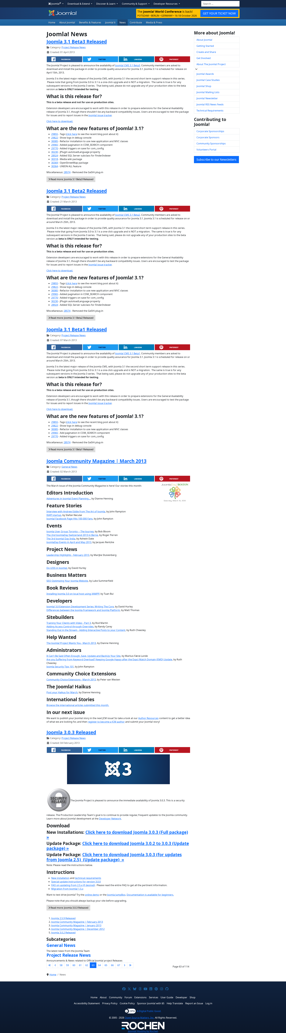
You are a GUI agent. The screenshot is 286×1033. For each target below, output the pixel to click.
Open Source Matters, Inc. (139, 1017)
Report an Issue (194, 1003)
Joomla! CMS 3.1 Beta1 (127, 353)
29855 (54, 134)
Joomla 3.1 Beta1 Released (76, 329)
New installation (60, 878)
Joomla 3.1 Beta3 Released (76, 41)
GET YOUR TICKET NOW (219, 13)
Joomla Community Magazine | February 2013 (77, 921)
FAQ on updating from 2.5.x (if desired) (73, 885)
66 (112, 965)
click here (71, 134)
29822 (54, 137)
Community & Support (135, 3)
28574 (67, 172)
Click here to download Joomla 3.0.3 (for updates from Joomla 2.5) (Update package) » (114, 857)
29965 (54, 144)
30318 (54, 159)
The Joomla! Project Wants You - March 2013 (71, 643)
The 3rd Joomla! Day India (60, 538)
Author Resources (148, 718)
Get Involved (203, 58)
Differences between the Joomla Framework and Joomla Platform (83, 610)
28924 (54, 155)
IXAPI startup (53, 515)
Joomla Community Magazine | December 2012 (78, 929)
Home (51, 22)
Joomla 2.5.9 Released (63, 918)
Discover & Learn (106, 3)
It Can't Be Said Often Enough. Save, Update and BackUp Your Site (83, 656)
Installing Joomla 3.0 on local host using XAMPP (72, 593)
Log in (208, 1003)
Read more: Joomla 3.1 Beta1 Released (71, 449)
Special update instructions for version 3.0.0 (76, 881)
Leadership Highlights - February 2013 (67, 555)
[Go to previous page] (55, 965)
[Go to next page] (124, 965)
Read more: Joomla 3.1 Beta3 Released (71, 179)
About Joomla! (67, 22)
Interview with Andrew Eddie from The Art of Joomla (75, 511)
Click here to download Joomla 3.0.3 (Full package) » (117, 834)
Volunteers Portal (206, 149)
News (122, 22)
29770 (54, 148)
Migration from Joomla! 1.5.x (67, 888)
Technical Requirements (209, 110)
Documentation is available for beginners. (150, 894)
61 (80, 965)
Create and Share (206, 52)
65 (106, 965)
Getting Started (205, 46)
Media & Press (154, 22)
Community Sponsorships (211, 143)
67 (118, 965)
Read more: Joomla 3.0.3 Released (69, 907)
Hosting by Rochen (143, 1031)
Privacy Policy (109, 1003)
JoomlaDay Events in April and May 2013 (68, 542)
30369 (54, 162)
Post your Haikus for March (62, 692)
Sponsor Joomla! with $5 (150, 1003)
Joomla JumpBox (116, 894)
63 (93, 965)
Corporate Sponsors (207, 137)
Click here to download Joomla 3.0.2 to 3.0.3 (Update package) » (117, 845)
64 (99, 965)
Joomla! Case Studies (208, 80)
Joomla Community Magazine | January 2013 (76, 925)
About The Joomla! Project (211, 64)
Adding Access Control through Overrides (70, 626)
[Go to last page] (130, 965)
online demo (92, 894)
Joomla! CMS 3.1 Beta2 (127, 214)
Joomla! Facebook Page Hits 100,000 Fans (69, 518)
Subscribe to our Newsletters (216, 159)
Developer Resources (166, 3)
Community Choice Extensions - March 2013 (71, 679)
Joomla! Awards (205, 74)
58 (61, 965)
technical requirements (88, 878)
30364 (54, 166)
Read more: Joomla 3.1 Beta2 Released (71, 317)
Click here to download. (59, 121)
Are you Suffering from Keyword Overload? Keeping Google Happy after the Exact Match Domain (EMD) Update (109, 659)
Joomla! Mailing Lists (207, 92)
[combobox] (220, 4)
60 (74, 965)
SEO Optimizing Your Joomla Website (67, 580)
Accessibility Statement (87, 1003)
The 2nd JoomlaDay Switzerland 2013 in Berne (72, 535)
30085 (54, 141)
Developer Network (110, 818)
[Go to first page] (49, 965)
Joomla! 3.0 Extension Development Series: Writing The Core (80, 606)
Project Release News (74, 47)
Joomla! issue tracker (100, 115)
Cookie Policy (127, 1003)
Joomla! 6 (110, 22)
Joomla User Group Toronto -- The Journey (70, 531)
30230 (54, 152)
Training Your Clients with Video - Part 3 (68, 623)
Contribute (136, 22)
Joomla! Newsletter (207, 98)
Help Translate (175, 1003)
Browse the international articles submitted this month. (77, 705)
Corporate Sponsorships (210, 131)
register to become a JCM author (106, 721)
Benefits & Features (90, 22)
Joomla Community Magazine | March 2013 (96, 461)
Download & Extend (78, 3)
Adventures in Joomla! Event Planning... (68, 498)
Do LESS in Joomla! (56, 568)
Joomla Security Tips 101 (60, 666)
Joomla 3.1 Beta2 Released (76, 191)
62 (86, 965)
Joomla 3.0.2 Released (63, 932)
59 (67, 965)
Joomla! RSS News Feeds (210, 104)
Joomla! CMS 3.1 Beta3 (127, 65)
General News (69, 466)
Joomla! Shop (203, 86)
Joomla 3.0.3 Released (71, 732)
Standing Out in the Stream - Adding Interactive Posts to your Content (85, 630)
